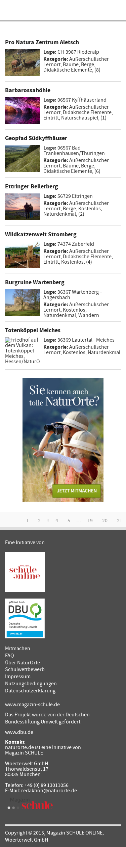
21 (119, 520)
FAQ (9, 655)
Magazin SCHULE (24, 752)
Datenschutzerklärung (30, 690)
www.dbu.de (19, 732)
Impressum (18, 676)
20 (105, 520)
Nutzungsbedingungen (31, 683)
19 (90, 520)
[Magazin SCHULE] (30, 803)
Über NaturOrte (22, 662)
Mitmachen (17, 648)
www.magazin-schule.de (32, 704)
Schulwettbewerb (25, 669)
